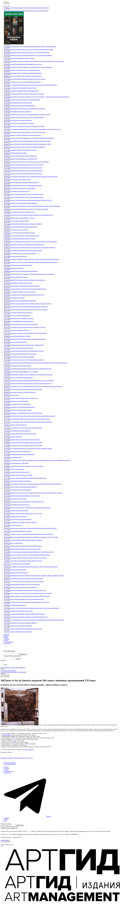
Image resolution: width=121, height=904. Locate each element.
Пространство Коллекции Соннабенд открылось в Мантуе (20, 522)
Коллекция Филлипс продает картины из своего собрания (20, 587)
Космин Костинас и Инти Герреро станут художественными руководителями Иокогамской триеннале (32, 484)
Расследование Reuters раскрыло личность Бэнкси (18, 102)
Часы (14, 741)
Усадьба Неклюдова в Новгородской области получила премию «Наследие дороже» (27, 303)
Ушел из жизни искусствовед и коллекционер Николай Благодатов (23, 173)
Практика (6, 634)
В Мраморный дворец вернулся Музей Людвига (17, 365)
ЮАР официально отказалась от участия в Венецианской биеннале (23, 185)
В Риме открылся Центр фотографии (14, 297)
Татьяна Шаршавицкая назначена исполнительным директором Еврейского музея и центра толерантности (34, 61)
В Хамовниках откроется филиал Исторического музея (19, 212)
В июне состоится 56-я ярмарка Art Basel (15, 153)
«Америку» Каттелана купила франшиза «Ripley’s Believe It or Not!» (23, 560)
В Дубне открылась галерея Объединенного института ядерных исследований (26, 209)
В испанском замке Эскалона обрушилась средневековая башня (22, 99)
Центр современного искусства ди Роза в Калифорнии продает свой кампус (25, 333)
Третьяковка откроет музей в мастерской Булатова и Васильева (21, 439)
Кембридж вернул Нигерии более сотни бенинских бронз (20, 253)
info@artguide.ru (5, 840)
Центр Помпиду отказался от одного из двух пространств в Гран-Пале (24, 359)
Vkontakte (6, 818)
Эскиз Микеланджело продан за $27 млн (15, 256)
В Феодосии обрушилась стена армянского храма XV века (20, 88)
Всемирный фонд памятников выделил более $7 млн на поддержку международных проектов (30, 241)
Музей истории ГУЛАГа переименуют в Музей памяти (19, 188)
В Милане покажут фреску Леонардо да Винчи (17, 336)
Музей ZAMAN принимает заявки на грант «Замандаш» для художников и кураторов (28, 374)
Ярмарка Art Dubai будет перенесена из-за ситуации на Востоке (22, 70)
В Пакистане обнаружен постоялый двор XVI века (18, 611)
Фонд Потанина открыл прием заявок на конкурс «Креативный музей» (24, 599)
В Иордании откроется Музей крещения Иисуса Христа (19, 238)
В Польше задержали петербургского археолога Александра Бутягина (23, 466)
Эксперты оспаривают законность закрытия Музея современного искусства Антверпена (29, 380)
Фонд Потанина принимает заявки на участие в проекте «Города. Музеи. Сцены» (27, 419)
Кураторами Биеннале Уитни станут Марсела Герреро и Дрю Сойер (23, 445)
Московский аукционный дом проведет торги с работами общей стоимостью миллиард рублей (30, 176)
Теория (6, 637)
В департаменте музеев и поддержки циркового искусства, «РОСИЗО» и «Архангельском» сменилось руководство (36, 96)
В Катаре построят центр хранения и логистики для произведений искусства (25, 617)
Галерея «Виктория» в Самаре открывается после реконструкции (22, 135)
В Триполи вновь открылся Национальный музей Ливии (20, 433)
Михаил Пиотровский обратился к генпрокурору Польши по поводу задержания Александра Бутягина (33, 386)
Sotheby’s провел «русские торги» (13, 543)
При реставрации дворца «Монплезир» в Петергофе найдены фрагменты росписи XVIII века (30, 528)
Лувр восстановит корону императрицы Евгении (18, 265)
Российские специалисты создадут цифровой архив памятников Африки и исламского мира (30, 46)
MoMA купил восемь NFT (11, 395)
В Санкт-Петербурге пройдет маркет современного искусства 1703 (23, 513)
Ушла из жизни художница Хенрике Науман (16, 221)
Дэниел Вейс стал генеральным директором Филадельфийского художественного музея (28, 552)
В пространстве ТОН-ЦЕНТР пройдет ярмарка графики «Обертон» (23, 540)
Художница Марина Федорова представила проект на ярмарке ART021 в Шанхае (27, 596)
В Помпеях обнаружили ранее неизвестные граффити (19, 357)
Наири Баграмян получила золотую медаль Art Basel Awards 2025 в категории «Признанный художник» (33, 493)
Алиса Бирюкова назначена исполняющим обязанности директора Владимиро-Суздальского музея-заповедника (35, 362)
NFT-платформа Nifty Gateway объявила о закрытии (18, 318)
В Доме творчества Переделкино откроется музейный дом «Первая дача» (24, 280)
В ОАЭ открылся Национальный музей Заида (17, 504)
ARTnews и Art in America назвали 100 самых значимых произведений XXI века (26, 7)
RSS (5, 821)
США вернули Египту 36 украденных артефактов (18, 626)
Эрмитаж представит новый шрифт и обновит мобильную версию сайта (24, 614)
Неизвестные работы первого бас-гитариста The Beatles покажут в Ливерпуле (26, 306)
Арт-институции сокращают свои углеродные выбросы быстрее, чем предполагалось (28, 422)
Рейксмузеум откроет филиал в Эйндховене (16, 463)
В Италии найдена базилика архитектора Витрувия (18, 348)
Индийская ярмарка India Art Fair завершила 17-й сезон (19, 218)
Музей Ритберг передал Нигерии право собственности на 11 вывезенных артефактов (28, 55)
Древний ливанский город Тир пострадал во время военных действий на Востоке (27, 114)
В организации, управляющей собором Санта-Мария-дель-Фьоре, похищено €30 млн (28, 448)
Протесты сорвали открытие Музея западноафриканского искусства (23, 628)
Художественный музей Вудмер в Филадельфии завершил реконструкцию (25, 339)
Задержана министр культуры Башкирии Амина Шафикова (20, 203)
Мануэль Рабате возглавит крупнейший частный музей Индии (21, 286)
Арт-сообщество (8, 642)
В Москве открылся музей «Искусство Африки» (17, 481)
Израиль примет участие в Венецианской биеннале (18, 377)
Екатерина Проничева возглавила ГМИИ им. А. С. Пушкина (21, 371)
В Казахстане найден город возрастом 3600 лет (17, 563)
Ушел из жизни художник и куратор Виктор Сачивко (19, 123)
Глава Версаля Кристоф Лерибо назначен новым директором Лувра (23, 167)
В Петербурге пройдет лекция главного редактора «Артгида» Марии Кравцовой (26, 52)
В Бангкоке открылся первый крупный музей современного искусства (24, 351)
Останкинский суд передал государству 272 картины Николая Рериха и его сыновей (27, 593)
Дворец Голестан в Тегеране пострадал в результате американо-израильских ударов (27, 144)
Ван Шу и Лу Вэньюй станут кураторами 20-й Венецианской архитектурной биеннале (28, 534)
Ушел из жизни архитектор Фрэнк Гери (15, 498)
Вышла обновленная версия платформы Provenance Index (20, 300)
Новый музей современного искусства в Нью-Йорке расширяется (22, 82)
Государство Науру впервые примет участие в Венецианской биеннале (24, 197)
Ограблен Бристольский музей (12, 457)
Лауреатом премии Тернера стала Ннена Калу (17, 472)
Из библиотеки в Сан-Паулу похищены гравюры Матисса (20, 487)
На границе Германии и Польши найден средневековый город (21, 91)
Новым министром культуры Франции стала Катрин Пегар (20, 159)
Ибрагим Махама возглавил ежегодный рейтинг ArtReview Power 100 (23, 501)
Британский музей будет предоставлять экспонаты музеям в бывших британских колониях (29, 416)
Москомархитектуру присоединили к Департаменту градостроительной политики (27, 507)
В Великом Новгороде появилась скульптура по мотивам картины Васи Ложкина (27, 555)
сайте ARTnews (29, 749)
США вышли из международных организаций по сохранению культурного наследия (28, 383)
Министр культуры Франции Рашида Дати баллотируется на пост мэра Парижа (26, 161)
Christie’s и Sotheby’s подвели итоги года (15, 425)
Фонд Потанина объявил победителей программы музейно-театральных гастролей (27, 141)
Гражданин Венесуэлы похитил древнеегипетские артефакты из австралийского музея (28, 215)
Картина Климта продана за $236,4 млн (15, 569)
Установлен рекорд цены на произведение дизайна (18, 475)
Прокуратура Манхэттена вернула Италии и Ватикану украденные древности (26, 10)
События (6, 639)
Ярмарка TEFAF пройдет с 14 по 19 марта (16, 229)
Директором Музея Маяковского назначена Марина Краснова (21, 182)
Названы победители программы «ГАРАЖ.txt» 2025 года (20, 392)
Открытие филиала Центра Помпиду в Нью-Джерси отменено (21, 235)
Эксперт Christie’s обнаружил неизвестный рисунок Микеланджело (23, 546)
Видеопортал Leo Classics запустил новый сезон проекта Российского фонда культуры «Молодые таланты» (34, 620)
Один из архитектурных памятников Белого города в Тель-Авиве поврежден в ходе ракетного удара (32, 129)
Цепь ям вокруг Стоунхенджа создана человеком (17, 519)
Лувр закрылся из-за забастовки (13, 436)
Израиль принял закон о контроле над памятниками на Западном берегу (24, 244)
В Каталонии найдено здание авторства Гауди (17, 191)
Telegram (48, 816)
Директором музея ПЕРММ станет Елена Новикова (18, 321)
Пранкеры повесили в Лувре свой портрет (16, 572)
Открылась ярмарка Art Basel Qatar (13, 268)
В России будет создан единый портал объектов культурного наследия (24, 581)
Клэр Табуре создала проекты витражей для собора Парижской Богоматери (25, 478)
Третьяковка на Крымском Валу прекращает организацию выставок (23, 442)
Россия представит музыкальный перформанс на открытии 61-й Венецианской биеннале (29, 138)
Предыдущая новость (10, 762)
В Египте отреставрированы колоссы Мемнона (17, 430)
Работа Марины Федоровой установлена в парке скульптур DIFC (22, 549)
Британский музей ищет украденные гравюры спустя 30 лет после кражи (24, 132)
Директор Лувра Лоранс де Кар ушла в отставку (17, 179)
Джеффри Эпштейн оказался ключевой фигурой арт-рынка (20, 271)
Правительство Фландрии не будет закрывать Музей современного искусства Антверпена (29, 274)
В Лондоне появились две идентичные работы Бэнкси (19, 407)
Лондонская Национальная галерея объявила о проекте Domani (22, 495)
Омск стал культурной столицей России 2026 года (18, 312)
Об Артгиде (7, 643)
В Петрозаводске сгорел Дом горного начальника (18, 120)
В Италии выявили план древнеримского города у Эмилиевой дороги (23, 194)
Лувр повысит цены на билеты (12, 525)
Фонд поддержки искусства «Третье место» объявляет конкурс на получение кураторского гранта (31, 608)
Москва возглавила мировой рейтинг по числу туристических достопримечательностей (29, 49)
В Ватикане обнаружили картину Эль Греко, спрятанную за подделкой (24, 93)
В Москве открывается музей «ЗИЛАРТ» (15, 516)
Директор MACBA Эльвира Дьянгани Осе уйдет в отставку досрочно (23, 164)
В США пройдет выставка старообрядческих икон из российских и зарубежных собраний (29, 247)
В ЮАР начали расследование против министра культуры (20, 354)
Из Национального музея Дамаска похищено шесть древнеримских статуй (25, 590)
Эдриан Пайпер (6, 735)
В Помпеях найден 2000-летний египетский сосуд (18, 631)
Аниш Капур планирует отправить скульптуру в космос (19, 292)
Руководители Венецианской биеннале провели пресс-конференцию (23, 170)
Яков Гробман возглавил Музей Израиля (15, 342)
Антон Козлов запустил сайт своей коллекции (17, 315)
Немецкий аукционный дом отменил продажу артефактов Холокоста (23, 578)
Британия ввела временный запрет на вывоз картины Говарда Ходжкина (24, 108)
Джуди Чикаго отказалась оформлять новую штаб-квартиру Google (23, 250)
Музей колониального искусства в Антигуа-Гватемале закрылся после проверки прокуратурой (30, 262)
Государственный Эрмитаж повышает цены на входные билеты (22, 584)
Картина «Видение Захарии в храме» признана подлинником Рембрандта (24, 147)
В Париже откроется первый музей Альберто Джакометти (20, 156)
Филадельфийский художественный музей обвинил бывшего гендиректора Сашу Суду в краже (31, 537)
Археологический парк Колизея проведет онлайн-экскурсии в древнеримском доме (27, 368)
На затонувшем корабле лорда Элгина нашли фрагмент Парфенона (23, 73)
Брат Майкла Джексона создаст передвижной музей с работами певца (23, 345)
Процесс (6, 636)
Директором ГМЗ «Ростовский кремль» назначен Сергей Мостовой (23, 389)
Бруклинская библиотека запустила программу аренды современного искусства (26, 602)
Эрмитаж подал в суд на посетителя (14, 469)
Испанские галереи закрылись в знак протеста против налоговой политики (25, 289)
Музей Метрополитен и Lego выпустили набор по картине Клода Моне (24, 126)
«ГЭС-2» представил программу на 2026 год (16, 330)
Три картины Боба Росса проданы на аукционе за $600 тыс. (20, 623)
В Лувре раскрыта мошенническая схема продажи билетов (20, 226)
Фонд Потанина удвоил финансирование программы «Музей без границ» (25, 79)
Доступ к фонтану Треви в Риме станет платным (17, 410)
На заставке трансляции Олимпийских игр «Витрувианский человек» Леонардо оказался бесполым (32, 206)
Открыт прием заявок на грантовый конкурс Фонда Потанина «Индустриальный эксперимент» (31, 566)
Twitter (6, 819)
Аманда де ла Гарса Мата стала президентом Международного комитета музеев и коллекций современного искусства (37, 460)
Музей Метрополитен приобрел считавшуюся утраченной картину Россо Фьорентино (28, 67)
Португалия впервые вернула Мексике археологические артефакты (23, 224)
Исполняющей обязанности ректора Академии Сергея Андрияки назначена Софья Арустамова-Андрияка (33, 575)
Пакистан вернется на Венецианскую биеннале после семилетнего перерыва (25, 309)
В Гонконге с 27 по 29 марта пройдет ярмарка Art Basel (19, 232)
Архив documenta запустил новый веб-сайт (16, 401)
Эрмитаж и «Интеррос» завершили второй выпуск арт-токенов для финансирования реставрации (31, 259)
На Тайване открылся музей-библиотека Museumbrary (19, 454)
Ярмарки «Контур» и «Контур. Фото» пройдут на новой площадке (22, 76)
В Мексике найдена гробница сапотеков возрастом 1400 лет (21, 324)
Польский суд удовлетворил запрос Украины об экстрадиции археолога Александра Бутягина (30, 85)
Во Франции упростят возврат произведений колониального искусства (24, 294)
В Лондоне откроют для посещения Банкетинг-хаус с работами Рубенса (24, 117)
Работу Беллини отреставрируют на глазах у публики (19, 58)
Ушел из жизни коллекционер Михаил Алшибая (17, 531)
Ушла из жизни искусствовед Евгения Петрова (17, 451)
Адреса (6, 640)
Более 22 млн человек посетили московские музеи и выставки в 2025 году (25, 327)
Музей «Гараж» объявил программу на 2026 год (17, 111)
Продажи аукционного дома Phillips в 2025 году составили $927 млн (23, 413)
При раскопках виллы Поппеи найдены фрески (17, 404)
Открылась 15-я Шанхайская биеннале (15, 605)
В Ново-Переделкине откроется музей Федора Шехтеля (19, 105)
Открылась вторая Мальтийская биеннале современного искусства (23, 64)
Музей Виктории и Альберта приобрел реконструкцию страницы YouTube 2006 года (28, 200)
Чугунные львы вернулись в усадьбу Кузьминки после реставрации (23, 427)
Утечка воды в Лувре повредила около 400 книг (17, 490)
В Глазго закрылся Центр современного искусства (18, 283)
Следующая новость (9, 764)
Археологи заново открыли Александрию (16, 277)
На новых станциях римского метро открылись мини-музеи (21, 398)
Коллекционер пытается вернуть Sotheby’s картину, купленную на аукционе (25, 558)
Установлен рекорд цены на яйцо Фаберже (16, 510)
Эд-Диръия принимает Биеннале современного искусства (20, 150)
